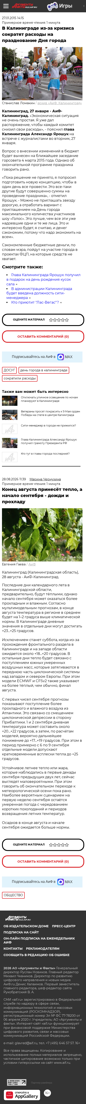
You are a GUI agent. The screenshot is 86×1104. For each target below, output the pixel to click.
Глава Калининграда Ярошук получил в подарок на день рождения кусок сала (43, 279)
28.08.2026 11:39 (14, 479)
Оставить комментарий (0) (43, 337)
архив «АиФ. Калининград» (59, 103)
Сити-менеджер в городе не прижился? (48, 425)
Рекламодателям (42, 949)
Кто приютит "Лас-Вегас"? (35, 302)
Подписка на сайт (21, 932)
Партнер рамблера (41, 1082)
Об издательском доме (26, 926)
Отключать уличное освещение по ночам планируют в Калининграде (49, 399)
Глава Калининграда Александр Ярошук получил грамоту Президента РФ (49, 441)
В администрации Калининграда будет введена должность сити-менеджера (39, 293)
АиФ (32, 564)
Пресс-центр (63, 926)
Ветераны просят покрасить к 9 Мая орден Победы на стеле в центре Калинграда (50, 413)
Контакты (13, 949)
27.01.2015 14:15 (13, 18)
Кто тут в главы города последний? (45, 453)
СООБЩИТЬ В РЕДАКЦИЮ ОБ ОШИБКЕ (36, 955)
